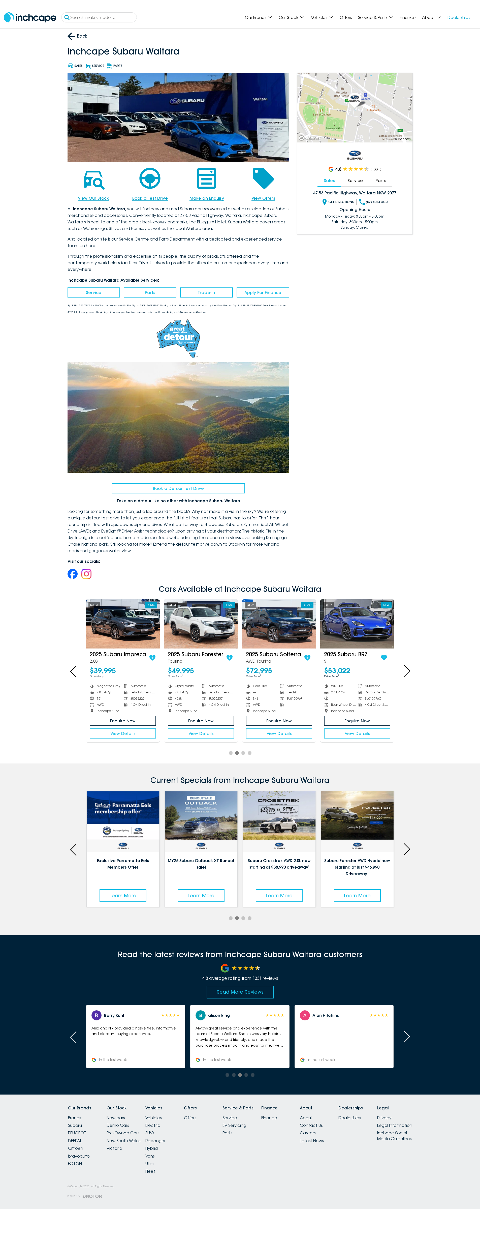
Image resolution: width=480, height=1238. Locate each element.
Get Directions (341, 202)
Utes (149, 1163)
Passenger (155, 1140)
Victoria (114, 1148)
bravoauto (79, 1156)
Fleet (150, 1171)
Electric (152, 1125)
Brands (74, 1117)
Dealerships (458, 17)
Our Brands (255, 17)
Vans (149, 1156)
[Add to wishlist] (149, 658)
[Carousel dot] (231, 753)
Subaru (75, 1125)
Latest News (312, 1140)
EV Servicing (234, 1125)
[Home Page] (30, 17)
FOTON (75, 1163)
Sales (329, 180)
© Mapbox (402, 139)
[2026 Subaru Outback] (279, 624)
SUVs (149, 1132)
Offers (346, 17)
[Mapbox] (311, 138)
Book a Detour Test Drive (178, 488)
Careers (307, 1132)
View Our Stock (93, 198)
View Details (123, 733)
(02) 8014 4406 (377, 202)
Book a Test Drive (150, 198)
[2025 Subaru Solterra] (357, 624)
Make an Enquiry (206, 198)
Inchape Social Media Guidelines (394, 1135)
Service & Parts (372, 17)
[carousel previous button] (74, 671)
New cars (116, 1117)
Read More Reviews (240, 992)
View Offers (263, 198)
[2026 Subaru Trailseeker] (201, 624)
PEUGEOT (77, 1132)
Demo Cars (118, 1125)
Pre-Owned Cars (123, 1132)
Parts (150, 292)
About (428, 17)
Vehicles (319, 17)
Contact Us (311, 1125)
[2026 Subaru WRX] (123, 624)
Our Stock (288, 17)
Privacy (384, 1117)
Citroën (75, 1148)
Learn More (123, 896)
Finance (408, 17)
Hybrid (151, 1148)
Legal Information (394, 1125)
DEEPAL (75, 1140)
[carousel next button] (406, 671)
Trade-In (206, 292)
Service (93, 292)
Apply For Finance (262, 292)
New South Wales (123, 1140)
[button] (135, 1036)
